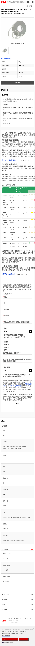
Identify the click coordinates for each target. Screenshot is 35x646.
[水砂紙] (17, 350)
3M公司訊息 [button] (6, 594)
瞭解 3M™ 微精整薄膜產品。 (10, 160)
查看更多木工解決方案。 (9, 274)
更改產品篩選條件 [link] (6, 58)
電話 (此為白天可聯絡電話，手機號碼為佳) (16, 322)
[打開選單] (32, 2)
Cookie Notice (6, 635)
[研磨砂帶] (17, 344)
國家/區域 (6, 367)
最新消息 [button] (5, 599)
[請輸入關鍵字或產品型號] (28, 2)
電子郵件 (6, 309)
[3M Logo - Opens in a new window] (3, 2)
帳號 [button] (30, 6)
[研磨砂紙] (17, 347)
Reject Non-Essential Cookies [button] (9, 639)
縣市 (5, 328)
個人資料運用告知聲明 (14, 386)
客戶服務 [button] (5, 609)
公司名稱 (6, 315)
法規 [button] (3, 604)
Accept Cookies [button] (23, 639)
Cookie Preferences (13, 620)
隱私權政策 (16, 618)
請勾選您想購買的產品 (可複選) (13, 335)
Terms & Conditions (25, 618)
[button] (7, 642)
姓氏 (5, 297)
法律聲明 (10, 618)
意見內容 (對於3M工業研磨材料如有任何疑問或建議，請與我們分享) (17, 360)
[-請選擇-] (17, 341)
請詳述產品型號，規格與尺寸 (12, 353)
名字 (5, 303)
